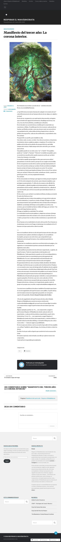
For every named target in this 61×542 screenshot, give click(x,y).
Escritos (31, 1)
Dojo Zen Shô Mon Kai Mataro (39, 510)
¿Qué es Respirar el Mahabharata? (12, 1)
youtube (52, 460)
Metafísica (24, 1)
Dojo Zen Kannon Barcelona (39, 507)
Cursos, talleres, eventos (41, 1)
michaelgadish (12, 109)
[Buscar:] (44, 438)
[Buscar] (54, 438)
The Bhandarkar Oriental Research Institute (43, 514)
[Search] (5, 7)
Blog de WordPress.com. (11, 539)
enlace (33, 490)
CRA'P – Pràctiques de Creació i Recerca (42, 503)
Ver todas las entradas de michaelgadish (36, 365)
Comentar (52, 426)
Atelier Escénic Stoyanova (38, 500)
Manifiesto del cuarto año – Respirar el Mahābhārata (40, 398)
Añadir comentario (51, 390)
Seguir (7, 461)
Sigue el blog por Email (11, 445)
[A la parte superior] (55, 533)
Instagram (34, 462)
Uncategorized (9, 29)
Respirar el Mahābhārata (19, 20)
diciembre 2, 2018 (9, 106)
